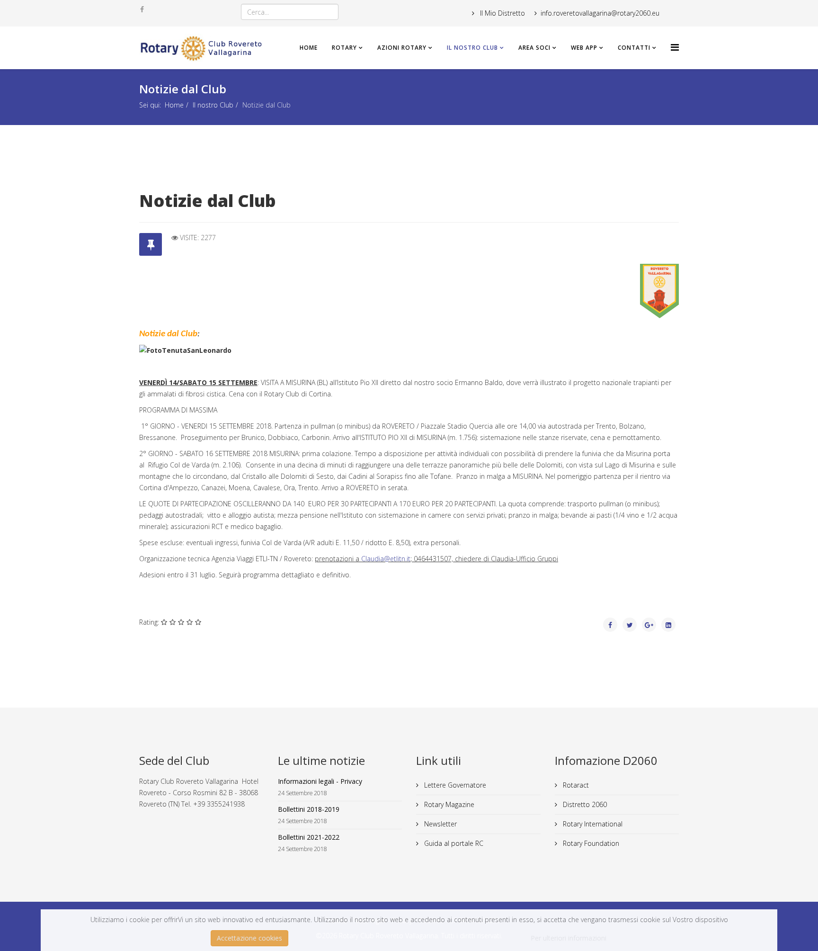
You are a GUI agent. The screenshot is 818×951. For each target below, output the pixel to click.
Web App (584, 48)
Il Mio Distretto (501, 13)
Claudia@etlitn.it (385, 558)
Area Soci (534, 48)
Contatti (634, 48)
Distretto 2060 (584, 804)
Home (309, 48)
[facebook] (142, 9)
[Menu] (675, 47)
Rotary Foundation (590, 843)
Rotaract (575, 785)
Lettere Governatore (454, 785)
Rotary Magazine (448, 804)
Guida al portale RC (452, 843)
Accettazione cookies (249, 937)
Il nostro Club (472, 48)
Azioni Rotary (402, 48)
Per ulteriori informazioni (568, 937)
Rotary (344, 48)
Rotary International (591, 823)
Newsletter (439, 823)
